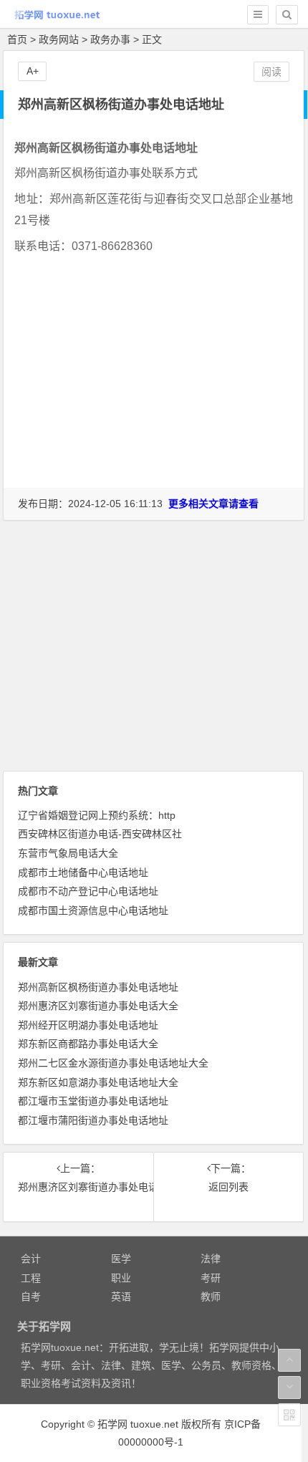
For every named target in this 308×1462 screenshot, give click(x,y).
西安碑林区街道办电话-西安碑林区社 (100, 834)
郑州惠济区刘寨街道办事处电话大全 (98, 1005)
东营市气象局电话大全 (68, 853)
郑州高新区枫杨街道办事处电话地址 (98, 987)
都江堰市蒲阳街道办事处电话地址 (93, 1120)
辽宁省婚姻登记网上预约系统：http (96, 815)
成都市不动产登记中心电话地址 (88, 891)
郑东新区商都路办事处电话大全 (88, 1043)
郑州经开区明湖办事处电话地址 (88, 1025)
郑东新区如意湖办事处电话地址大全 (98, 1082)
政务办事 (110, 39)
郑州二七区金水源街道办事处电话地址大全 (113, 1063)
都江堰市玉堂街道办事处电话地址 (93, 1101)
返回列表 (228, 1187)
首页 (17, 39)
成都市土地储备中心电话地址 (83, 872)
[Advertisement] (154, 396)
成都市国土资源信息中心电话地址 (93, 910)
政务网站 (59, 39)
